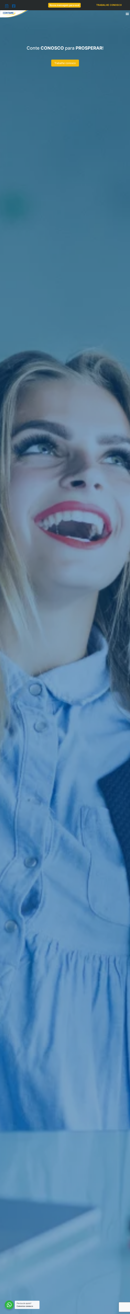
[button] (127, 13)
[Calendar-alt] (7, 6)
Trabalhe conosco (65, 70)
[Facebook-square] (14, 6)
